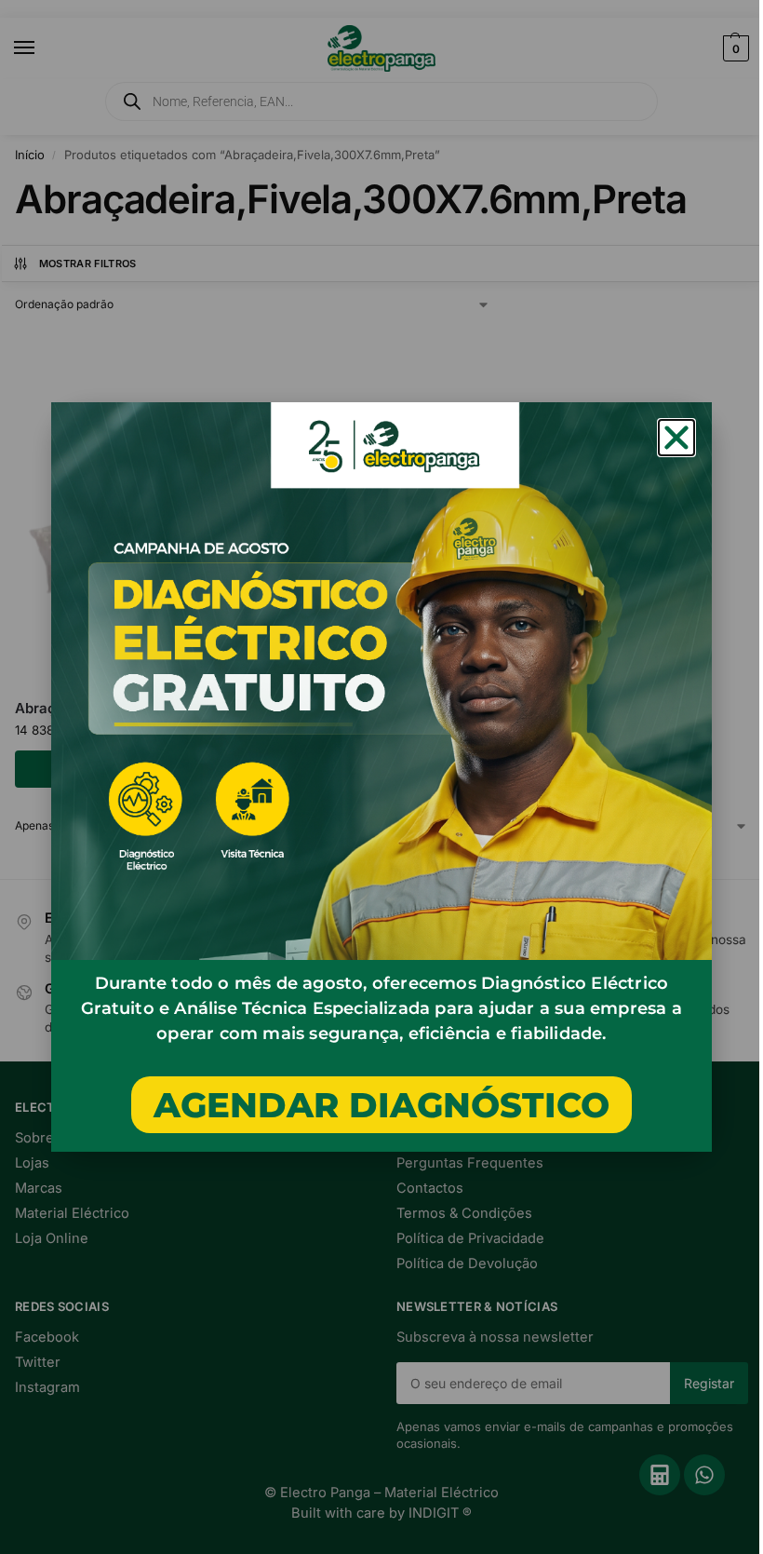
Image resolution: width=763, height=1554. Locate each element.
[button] (676, 437)
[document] (381, 777)
